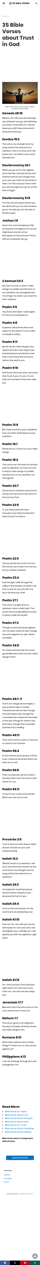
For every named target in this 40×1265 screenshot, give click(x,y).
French (6, 1182)
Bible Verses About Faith (17, 1121)
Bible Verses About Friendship (19, 1128)
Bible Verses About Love (16, 1115)
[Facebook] (4, 1146)
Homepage (5, 16)
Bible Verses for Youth (15, 1125)
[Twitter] (7, 1146)
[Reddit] (18, 1146)
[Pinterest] (11, 1146)
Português (8, 1178)
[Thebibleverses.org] (19, 3)
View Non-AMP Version (26, 1194)
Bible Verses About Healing (18, 1132)
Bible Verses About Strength (19, 1118)
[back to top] (35, 1256)
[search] (36, 3)
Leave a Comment (20, 1158)
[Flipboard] (22, 1146)
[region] (20, 64)
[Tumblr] (14, 1146)
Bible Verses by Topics (16, 1111)
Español (7, 1175)
